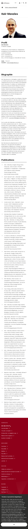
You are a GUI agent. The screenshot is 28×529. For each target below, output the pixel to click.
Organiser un (7, 479)
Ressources (7, 435)
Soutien (5, 438)
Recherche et (7, 458)
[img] (5, 3)
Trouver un (6, 430)
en (15, 2)
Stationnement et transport (10, 471)
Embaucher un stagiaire (8, 433)
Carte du (5, 474)
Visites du (6, 469)
